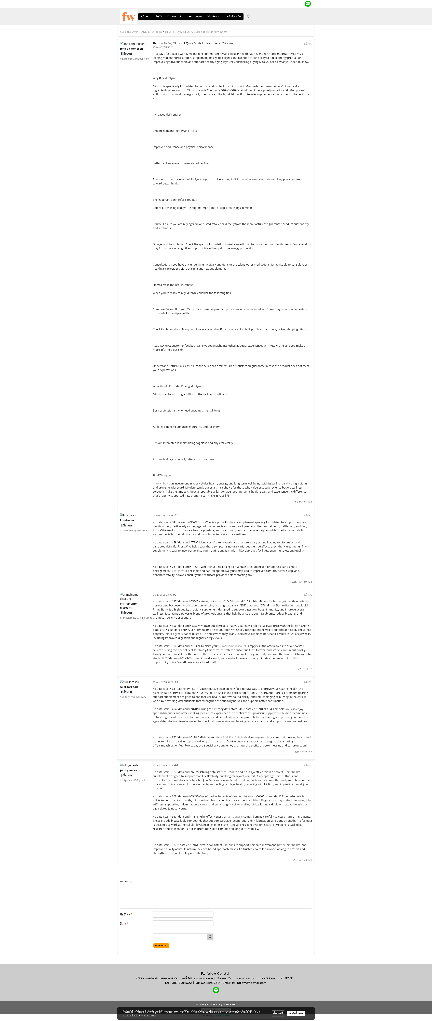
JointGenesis (235, 816)
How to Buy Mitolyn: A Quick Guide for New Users (196, 32)
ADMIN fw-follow (151, 32)
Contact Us (174, 16)
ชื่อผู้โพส (126, 914)
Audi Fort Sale (231, 737)
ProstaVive (177, 571)
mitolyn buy (160, 483)
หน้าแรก (145, 16)
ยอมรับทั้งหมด (296, 1013)
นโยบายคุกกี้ (150, 1015)
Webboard (214, 16)
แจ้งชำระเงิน (233, 16)
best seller (194, 16)
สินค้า (158, 16)
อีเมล (124, 923)
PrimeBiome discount (232, 646)
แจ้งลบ (308, 44)
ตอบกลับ (162, 945)
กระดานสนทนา (129, 32)
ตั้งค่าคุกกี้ (278, 1013)
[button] (249, 16)
